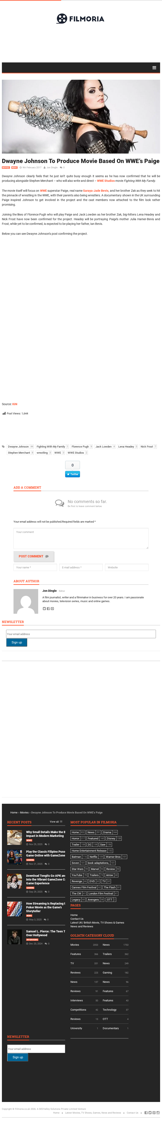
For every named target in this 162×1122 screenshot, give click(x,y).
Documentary (111, 1028)
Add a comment (27, 488)
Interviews (32, 940)
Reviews (75, 972)
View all (54, 821)
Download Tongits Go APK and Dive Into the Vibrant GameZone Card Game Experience (49, 879)
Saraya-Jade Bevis (95, 190)
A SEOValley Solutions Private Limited (57, 1109)
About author (26, 581)
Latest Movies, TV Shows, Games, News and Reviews (93, 1112)
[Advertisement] (81, 42)
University (76, 1028)
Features (75, 954)
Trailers (107, 954)
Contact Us (77, 918)
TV (72, 963)
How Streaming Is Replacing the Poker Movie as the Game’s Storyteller (47, 907)
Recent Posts (19, 822)
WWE (43, 190)
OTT (105, 1019)
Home (14, 812)
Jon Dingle (52, 167)
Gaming (30, 860)
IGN (14, 404)
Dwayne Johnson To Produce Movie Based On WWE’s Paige (80, 161)
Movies (5, 168)
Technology (109, 1009)
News (14, 168)
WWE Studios (106, 180)
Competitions (78, 1009)
